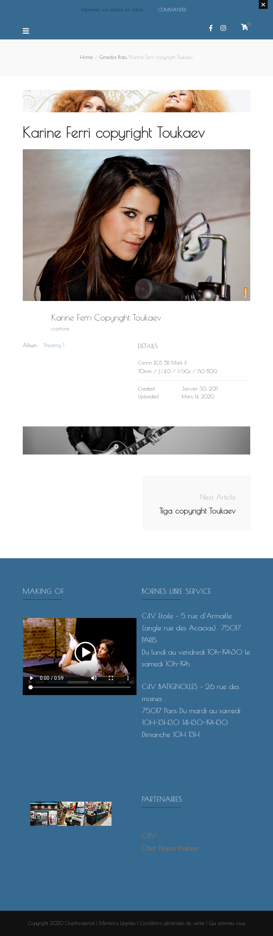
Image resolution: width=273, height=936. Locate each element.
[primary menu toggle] (27, 31)
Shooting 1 (53, 345)
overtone (60, 329)
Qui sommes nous (227, 923)
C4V (149, 836)
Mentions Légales (117, 923)
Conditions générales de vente (172, 923)
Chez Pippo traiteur (170, 848)
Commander (172, 9)
